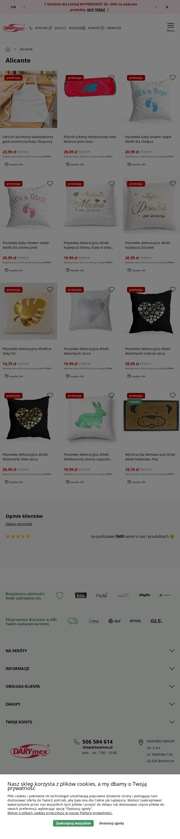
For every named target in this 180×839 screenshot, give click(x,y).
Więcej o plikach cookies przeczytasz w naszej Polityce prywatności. (60, 813)
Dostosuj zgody (111, 823)
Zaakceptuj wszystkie (73, 823)
